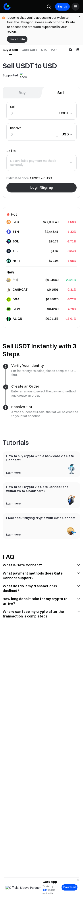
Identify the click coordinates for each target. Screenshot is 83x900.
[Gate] (7, 6)
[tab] (10, 50)
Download (69, 887)
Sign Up (62, 6)
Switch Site (17, 39)
